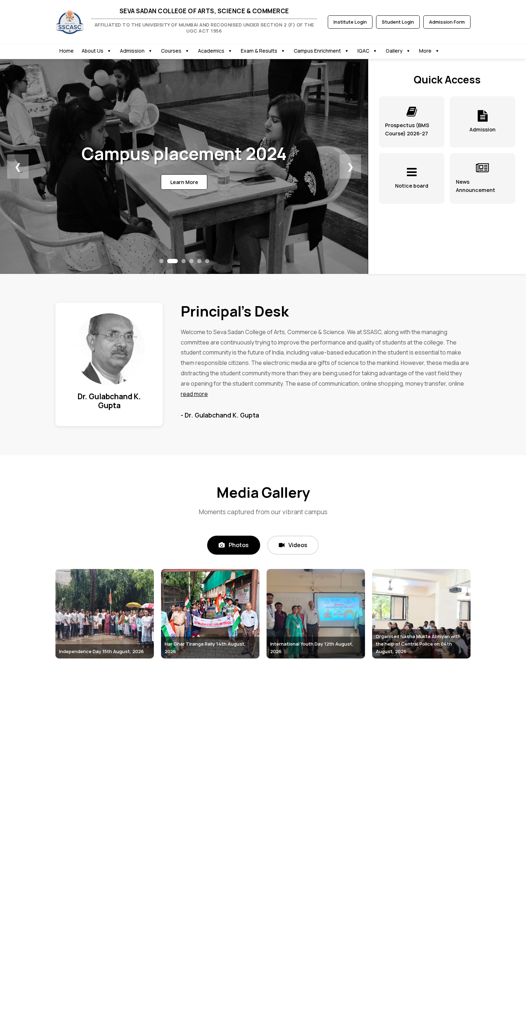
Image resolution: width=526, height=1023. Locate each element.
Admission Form (447, 22)
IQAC (363, 50)
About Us (92, 50)
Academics (211, 50)
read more (194, 394)
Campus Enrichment (317, 50)
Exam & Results (259, 50)
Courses (171, 50)
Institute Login (350, 22)
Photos (238, 545)
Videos (297, 545)
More (425, 50)
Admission (132, 50)
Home (66, 50)
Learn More (184, 182)
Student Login (398, 22)
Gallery (394, 50)
